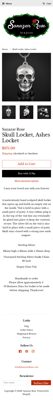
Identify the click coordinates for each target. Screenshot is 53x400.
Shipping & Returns (26, 334)
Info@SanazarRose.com (26, 367)
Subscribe (41, 383)
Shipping (7, 153)
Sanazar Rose (29, 391)
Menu (8, 3)
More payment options (27, 181)
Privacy (26, 337)
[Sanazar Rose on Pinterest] (26, 352)
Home (5, 49)
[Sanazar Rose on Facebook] (20, 352)
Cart (48, 3)
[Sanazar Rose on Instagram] (33, 352)
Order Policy (26, 330)
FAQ (26, 326)
